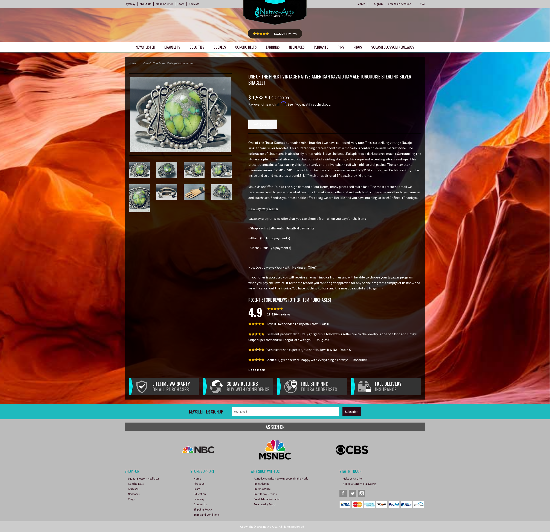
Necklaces (297, 47)
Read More (256, 369)
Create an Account (399, 4)
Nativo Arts (270, 527)
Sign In (378, 4)
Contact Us (200, 504)
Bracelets (172, 47)
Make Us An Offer (352, 478)
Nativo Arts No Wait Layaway (359, 484)
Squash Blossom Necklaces (392, 47)
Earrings (273, 47)
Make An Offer (164, 4)
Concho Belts (246, 47)
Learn (180, 4)
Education (200, 494)
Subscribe (351, 412)
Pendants (321, 47)
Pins (341, 47)
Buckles (220, 47)
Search (361, 4)
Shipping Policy (203, 509)
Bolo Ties (196, 47)
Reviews (194, 4)
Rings (357, 47)
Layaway (130, 4)
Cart (422, 4)
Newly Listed (145, 47)
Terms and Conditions (206, 515)
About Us (145, 4)
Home (132, 63)
